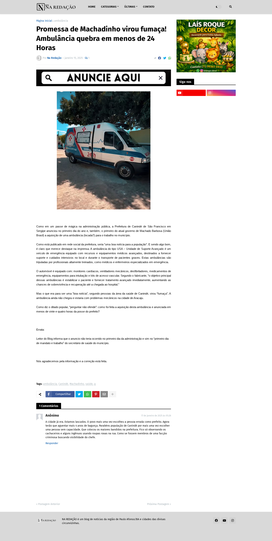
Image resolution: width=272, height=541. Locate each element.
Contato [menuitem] (148, 6)
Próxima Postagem (158, 504)
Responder (52, 443)
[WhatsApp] (169, 58)
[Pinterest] (96, 394)
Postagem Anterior (49, 504)
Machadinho (77, 384)
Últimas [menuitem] (129, 6)
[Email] (104, 394)
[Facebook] (159, 58)
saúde (89, 384)
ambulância (61, 21)
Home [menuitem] (91, 6)
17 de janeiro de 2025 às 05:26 (156, 415)
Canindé (63, 384)
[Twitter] (164, 58)
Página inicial (44, 21)
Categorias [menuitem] (108, 6)
